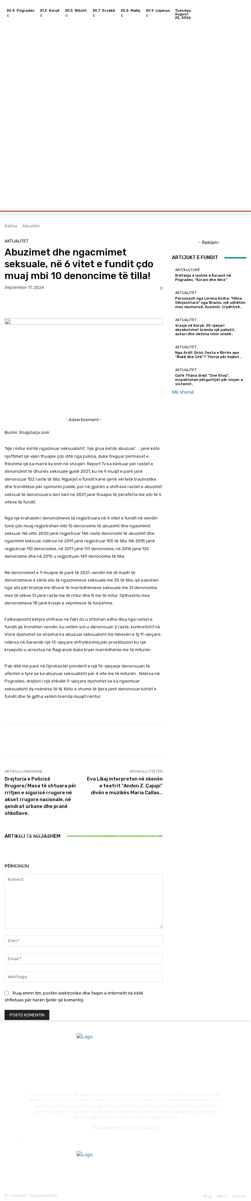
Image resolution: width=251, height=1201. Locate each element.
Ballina (11, 226)
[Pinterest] (41, 304)
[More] (71, 304)
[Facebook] (233, 14)
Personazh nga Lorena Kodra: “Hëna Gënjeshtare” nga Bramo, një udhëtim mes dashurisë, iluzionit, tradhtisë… (84, 835)
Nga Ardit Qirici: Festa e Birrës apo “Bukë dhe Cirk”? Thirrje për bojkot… (208, 355)
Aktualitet (31, 226)
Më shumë (183, 392)
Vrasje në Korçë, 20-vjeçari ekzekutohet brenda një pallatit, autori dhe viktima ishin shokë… (136, 837)
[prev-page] (6, 854)
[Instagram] (241, 14)
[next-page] (10, 854)
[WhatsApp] (56, 304)
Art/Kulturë (29, 829)
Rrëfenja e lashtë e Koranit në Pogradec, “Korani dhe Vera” (30, 838)
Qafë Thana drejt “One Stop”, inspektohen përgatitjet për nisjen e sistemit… (209, 379)
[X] (26, 304)
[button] (238, 204)
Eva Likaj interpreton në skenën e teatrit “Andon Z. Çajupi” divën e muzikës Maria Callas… (125, 786)
